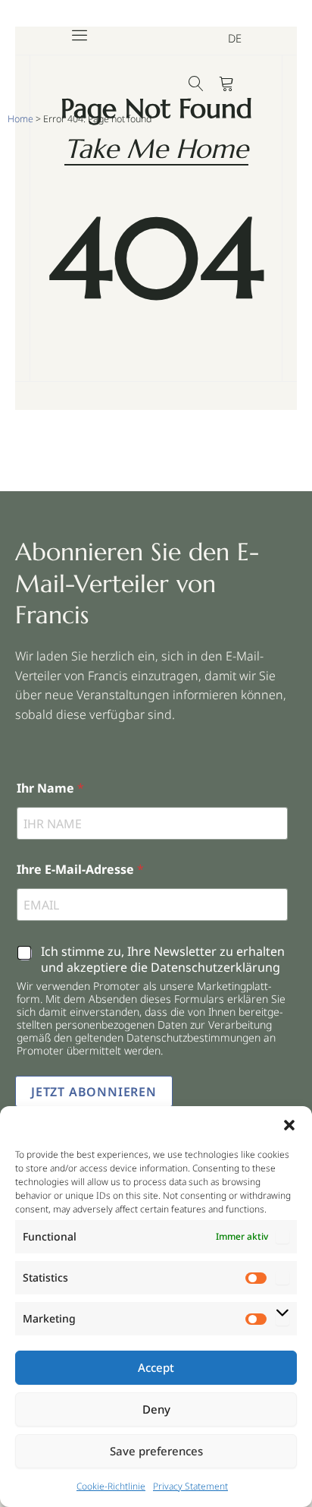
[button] (289, 1125)
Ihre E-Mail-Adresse (80, 869)
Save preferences (156, 1450)
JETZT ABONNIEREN (94, 1091)
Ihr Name (50, 788)
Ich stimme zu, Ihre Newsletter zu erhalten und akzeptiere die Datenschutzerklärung (163, 960)
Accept (156, 1367)
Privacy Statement (190, 1486)
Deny (156, 1409)
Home (20, 118)
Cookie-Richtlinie (110, 1486)
